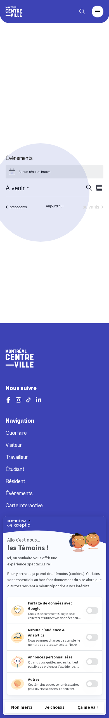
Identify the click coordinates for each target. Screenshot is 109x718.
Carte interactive (24, 505)
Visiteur (14, 445)
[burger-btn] (97, 11)
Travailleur (17, 457)
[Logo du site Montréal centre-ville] (14, 11)
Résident (15, 481)
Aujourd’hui (54, 206)
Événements (19, 493)
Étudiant (15, 469)
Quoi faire (16, 433)
